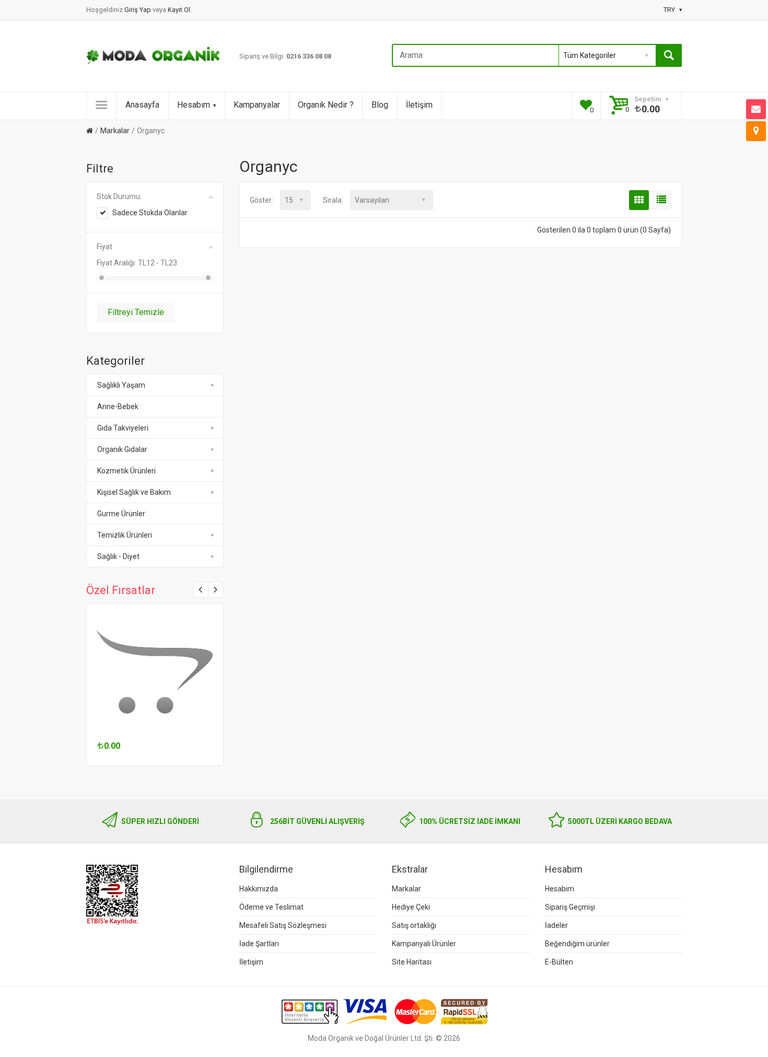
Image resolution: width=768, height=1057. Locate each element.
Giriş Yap (138, 10)
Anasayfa (142, 105)
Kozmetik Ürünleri (126, 471)
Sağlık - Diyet (118, 556)
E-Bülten (559, 962)
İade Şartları (259, 943)
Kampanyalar (257, 105)
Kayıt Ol (179, 10)
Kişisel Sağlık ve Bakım (134, 492)
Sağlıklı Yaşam (121, 385)
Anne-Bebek (117, 406)
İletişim (419, 105)
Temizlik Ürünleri (124, 535)
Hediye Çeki (411, 907)
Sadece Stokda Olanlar (150, 212)
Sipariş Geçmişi (570, 907)
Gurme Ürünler (121, 513)
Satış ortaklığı (414, 925)
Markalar (115, 130)
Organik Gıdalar (122, 449)
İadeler (556, 925)
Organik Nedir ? (326, 105)
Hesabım (193, 105)
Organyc (151, 130)
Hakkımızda (258, 889)
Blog (379, 105)
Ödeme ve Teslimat (271, 907)
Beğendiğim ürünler (577, 943)
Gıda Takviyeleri (122, 428)
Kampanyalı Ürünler (424, 943)
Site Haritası (412, 962)
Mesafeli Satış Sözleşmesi (283, 925)
